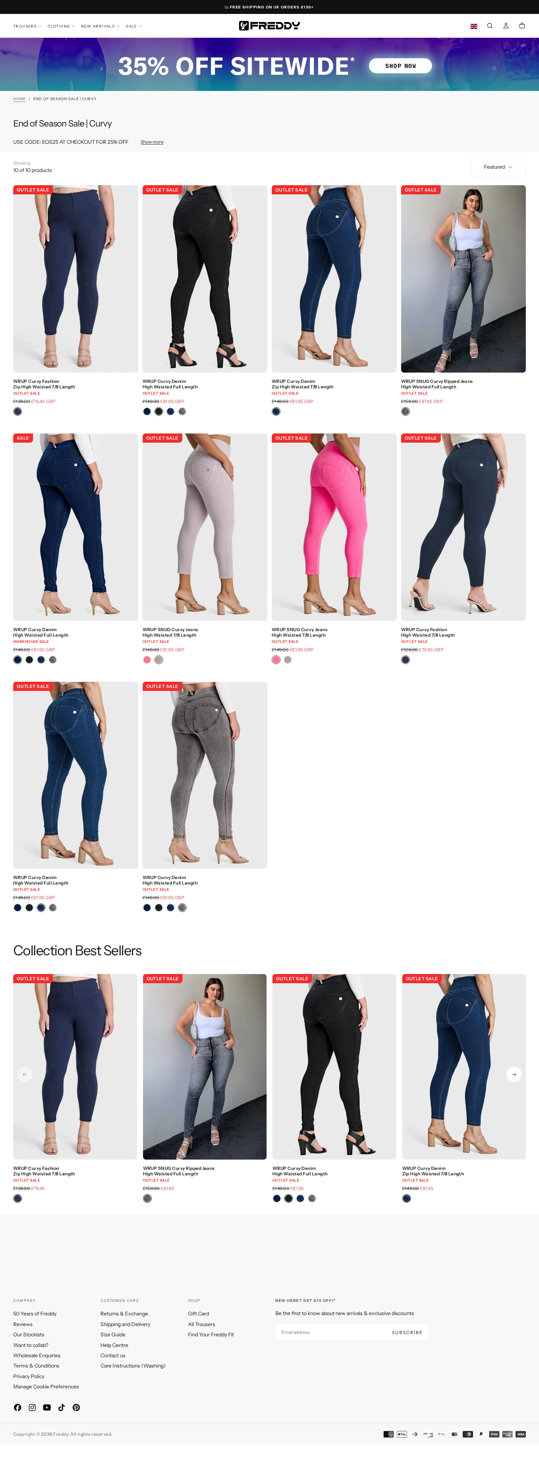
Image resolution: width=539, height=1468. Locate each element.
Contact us (112, 1355)
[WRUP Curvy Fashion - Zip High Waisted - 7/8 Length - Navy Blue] (17, 411)
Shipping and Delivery (125, 1324)
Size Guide (112, 1334)
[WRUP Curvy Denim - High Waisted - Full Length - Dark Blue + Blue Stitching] (147, 411)
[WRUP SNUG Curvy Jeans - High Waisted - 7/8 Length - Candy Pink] (147, 659)
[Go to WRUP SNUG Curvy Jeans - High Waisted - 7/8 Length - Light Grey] (205, 527)
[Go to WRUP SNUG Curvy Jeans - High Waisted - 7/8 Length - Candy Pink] (334, 527)
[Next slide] (514, 1074)
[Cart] (522, 26)
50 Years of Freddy (34, 1313)
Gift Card (198, 1313)
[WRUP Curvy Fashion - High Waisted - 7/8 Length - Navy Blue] (405, 659)
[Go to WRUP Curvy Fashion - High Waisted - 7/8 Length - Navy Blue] (463, 527)
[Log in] (506, 26)
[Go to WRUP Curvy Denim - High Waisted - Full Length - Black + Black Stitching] (205, 279)
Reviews (23, 1324)
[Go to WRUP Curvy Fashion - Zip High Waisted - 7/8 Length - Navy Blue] (75, 279)
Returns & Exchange (124, 1313)
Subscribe (407, 1332)
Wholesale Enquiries (36, 1355)
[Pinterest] (76, 1407)
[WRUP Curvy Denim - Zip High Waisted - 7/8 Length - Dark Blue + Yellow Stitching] (276, 411)
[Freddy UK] (269, 25)
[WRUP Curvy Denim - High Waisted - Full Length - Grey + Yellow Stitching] (182, 411)
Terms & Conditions (36, 1365)
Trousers (25, 26)
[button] (490, 26)
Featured (494, 167)
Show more (152, 141)
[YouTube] (47, 1407)
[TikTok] (61, 1407)
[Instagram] (32, 1407)
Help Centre (114, 1345)
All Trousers (201, 1324)
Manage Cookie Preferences (46, 1386)
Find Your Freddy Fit (211, 1334)
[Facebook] (17, 1407)
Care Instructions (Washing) (133, 1365)
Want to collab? (30, 1345)
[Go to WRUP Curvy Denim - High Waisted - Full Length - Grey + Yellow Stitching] (205, 775)
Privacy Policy (28, 1376)
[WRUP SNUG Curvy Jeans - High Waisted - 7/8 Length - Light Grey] (158, 659)
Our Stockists (28, 1334)
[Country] (473, 27)
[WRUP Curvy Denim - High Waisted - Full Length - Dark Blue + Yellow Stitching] (170, 411)
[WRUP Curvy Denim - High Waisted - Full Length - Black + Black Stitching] (158, 411)
